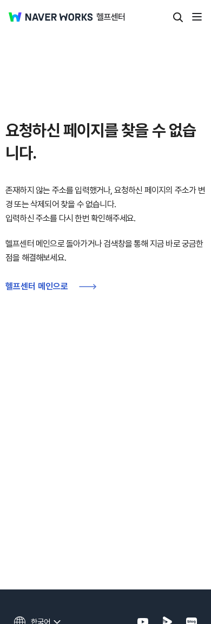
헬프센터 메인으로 (36, 286)
